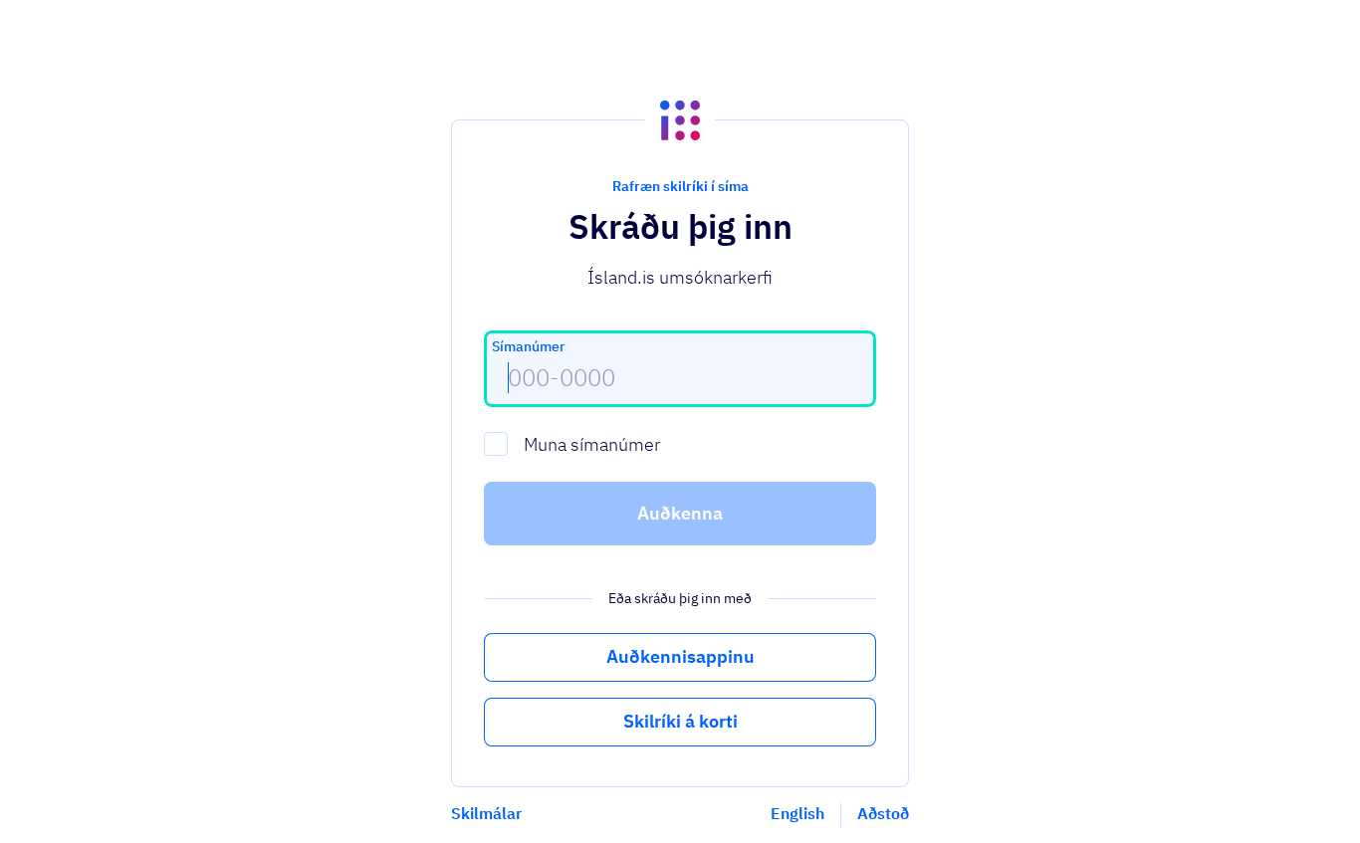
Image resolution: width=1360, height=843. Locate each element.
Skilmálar (486, 813)
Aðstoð (883, 813)
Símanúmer (528, 346)
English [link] (797, 813)
